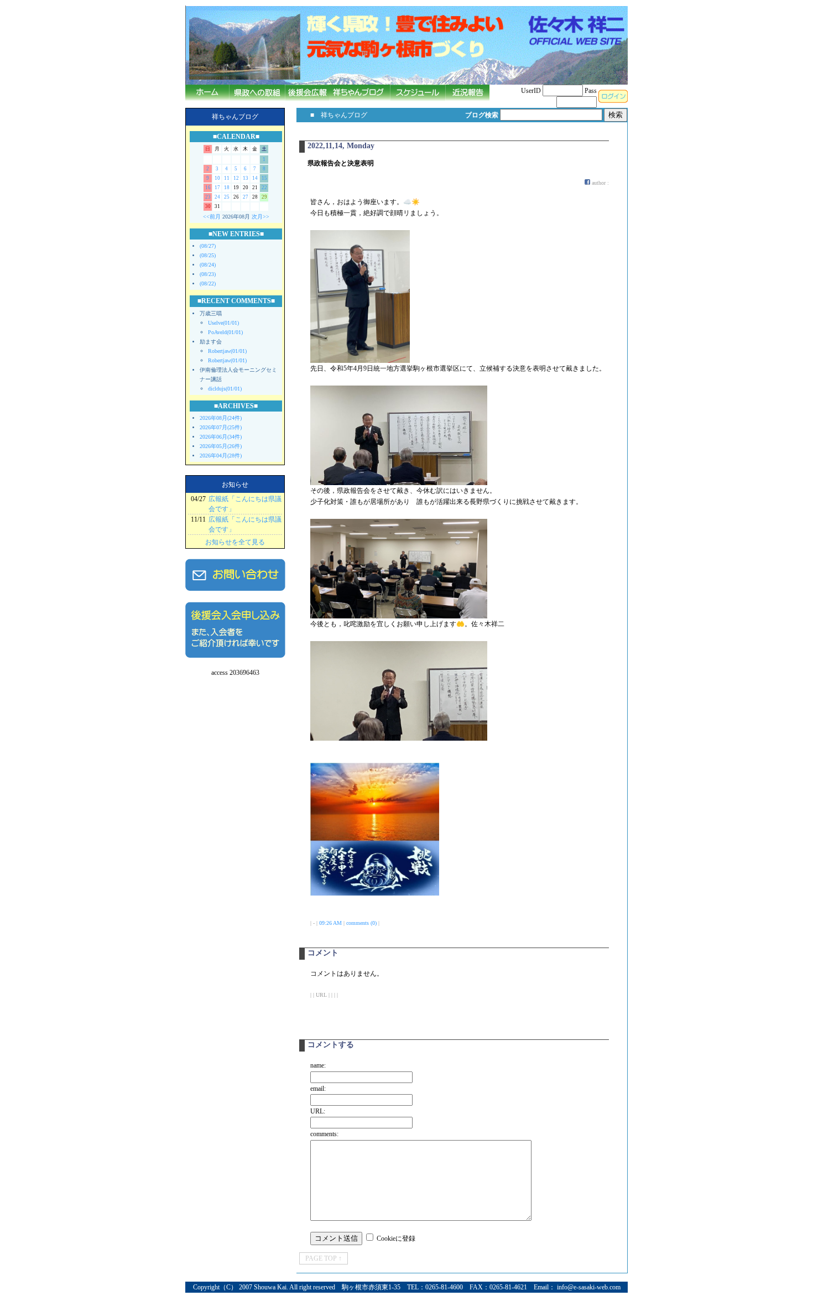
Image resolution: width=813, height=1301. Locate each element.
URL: (317, 1111)
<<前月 (212, 217)
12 (236, 178)
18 (227, 187)
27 (245, 197)
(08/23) (208, 274)
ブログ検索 (481, 115)
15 (264, 178)
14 (255, 178)
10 (217, 178)
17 (217, 187)
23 (208, 197)
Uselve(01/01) (223, 323)
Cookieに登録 (396, 1238)
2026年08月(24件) (221, 418)
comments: (324, 1134)
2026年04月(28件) (221, 455)
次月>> (260, 217)
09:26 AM (330, 923)
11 (227, 178)
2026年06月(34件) (221, 437)
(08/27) (208, 246)
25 (227, 197)
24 (217, 197)
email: (318, 1088)
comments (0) (361, 923)
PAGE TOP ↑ (323, 1258)
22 (264, 187)
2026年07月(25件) (221, 427)
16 (208, 187)
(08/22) (208, 283)
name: (318, 1065)
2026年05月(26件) (221, 446)
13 (245, 178)
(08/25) (208, 255)
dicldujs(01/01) (225, 389)
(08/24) (208, 265)
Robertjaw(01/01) (227, 351)
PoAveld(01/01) (225, 332)
